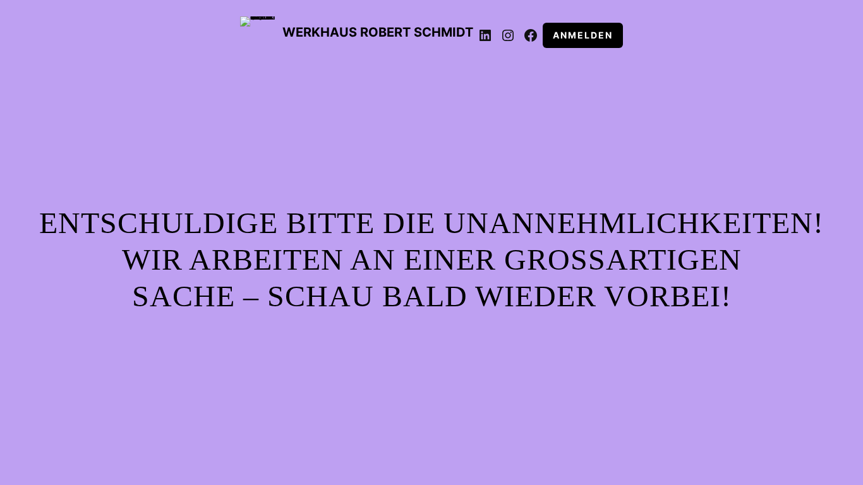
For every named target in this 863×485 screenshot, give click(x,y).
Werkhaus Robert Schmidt (377, 32)
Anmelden (583, 35)
